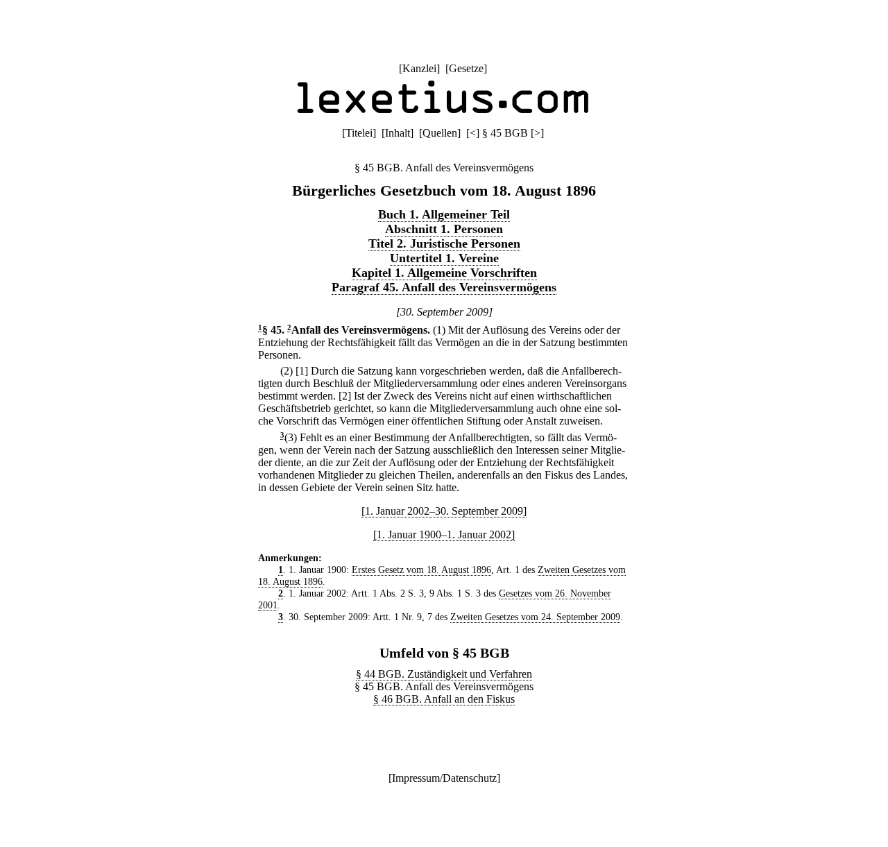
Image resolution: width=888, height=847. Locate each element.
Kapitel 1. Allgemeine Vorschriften (444, 273)
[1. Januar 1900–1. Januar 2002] (444, 534)
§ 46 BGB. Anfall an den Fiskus (444, 699)
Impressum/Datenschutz (444, 778)
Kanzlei (419, 68)
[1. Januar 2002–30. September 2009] (444, 511)
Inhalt (397, 133)
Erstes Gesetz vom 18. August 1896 (421, 569)
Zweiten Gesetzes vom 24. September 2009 (535, 616)
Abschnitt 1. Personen (444, 229)
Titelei (359, 133)
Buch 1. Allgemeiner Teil (444, 214)
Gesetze (466, 68)
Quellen (439, 133)
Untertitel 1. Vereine (444, 258)
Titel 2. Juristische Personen (444, 243)
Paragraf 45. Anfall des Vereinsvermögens (444, 287)
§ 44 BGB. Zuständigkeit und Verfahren (444, 674)
